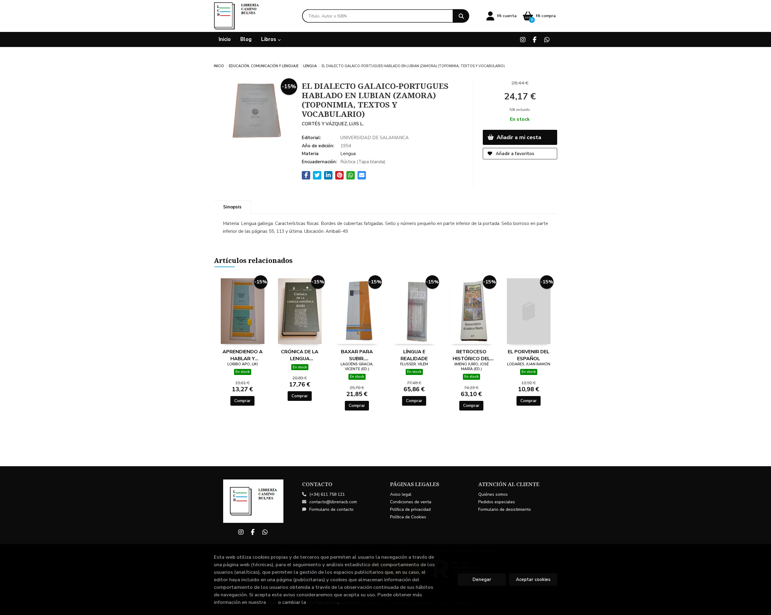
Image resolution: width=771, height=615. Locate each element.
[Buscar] (461, 16)
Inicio (219, 66)
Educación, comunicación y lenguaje (263, 66)
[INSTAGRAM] (523, 40)
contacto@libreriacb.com (333, 502)
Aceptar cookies (533, 579)
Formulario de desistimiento (504, 509)
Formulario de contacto (331, 509)
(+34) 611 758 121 (327, 494)
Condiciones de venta (410, 502)
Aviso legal (400, 494)
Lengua (310, 66)
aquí (272, 602)
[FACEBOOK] (535, 40)
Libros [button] (269, 39)
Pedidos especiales (496, 502)
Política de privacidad (410, 509)
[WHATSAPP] (547, 40)
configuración (322, 602)
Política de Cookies (408, 517)
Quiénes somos (493, 494)
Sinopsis (232, 207)
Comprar (242, 401)
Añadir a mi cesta (518, 137)
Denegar (482, 579)
